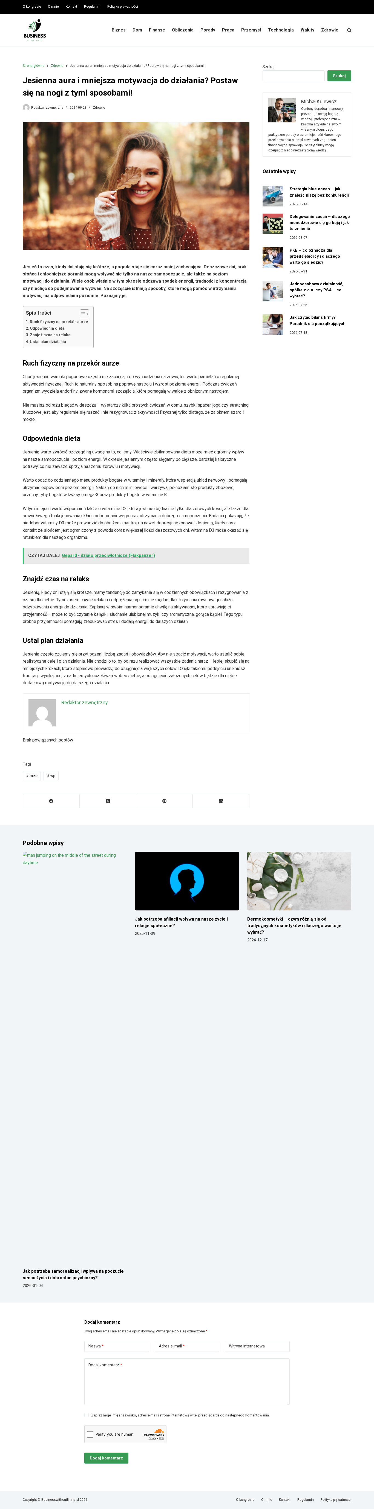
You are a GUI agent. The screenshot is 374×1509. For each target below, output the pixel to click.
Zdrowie (329, 30)
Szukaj (268, 66)
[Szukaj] (349, 30)
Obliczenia (183, 30)
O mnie (53, 6)
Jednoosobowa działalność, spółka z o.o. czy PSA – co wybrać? (316, 289)
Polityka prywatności (122, 6)
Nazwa (96, 1346)
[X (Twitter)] (108, 801)
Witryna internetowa (247, 1346)
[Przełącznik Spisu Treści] (82, 313)
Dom (137, 30)
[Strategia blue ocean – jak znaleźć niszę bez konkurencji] (273, 196)
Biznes (119, 30)
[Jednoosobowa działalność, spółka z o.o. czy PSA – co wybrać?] (273, 291)
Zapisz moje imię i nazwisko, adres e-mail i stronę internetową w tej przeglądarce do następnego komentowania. (180, 1415)
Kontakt (71, 6)
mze (32, 776)
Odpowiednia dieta (47, 328)
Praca (228, 30)
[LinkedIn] (221, 801)
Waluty (307, 30)
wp (51, 776)
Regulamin (92, 6)
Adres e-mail (172, 1346)
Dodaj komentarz (105, 1365)
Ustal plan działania (48, 342)
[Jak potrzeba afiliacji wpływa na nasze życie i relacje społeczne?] (187, 881)
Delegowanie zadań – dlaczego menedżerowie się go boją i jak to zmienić (320, 222)
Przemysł (251, 30)
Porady (207, 30)
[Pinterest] (164, 801)
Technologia (281, 30)
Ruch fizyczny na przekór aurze (59, 322)
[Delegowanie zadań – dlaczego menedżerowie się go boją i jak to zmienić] (273, 224)
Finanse (157, 30)
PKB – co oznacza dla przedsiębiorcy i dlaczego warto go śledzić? (315, 256)
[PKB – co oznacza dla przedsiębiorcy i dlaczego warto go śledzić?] (273, 257)
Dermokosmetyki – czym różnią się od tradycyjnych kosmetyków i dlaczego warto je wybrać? (294, 925)
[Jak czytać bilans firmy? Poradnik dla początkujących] (273, 324)
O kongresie (32, 6)
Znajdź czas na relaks (50, 335)
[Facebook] (51, 801)
